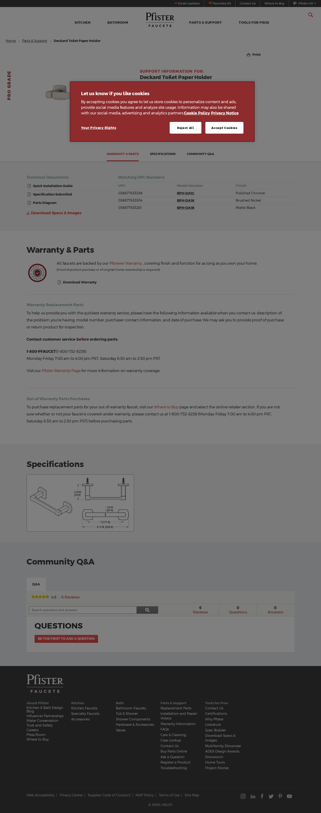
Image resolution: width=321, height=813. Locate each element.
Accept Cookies (224, 128)
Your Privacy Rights (98, 128)
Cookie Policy (197, 113)
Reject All (185, 128)
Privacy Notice (225, 113)
